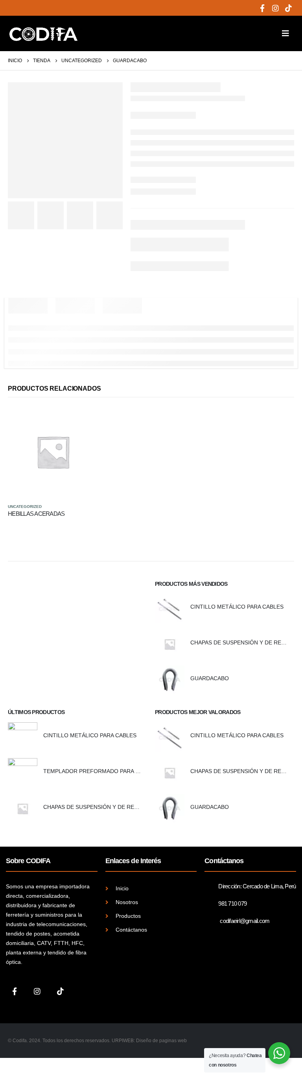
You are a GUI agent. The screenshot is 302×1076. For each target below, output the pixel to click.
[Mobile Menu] (285, 33)
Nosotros (127, 902)
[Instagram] (275, 7)
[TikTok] (60, 990)
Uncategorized (25, 506)
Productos (128, 916)
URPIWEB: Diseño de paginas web (149, 1040)
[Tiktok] (288, 7)
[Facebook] (262, 7)
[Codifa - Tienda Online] (43, 33)
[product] (53, 452)
